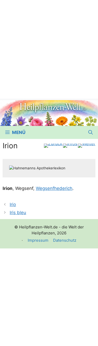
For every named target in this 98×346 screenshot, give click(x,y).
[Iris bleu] (86, 146)
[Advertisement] (49, 49)
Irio (13, 204)
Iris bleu (18, 212)
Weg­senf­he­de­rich (54, 188)
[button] (90, 132)
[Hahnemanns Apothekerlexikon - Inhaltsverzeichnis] (70, 146)
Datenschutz (64, 240)
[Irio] (53, 146)
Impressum (38, 240)
